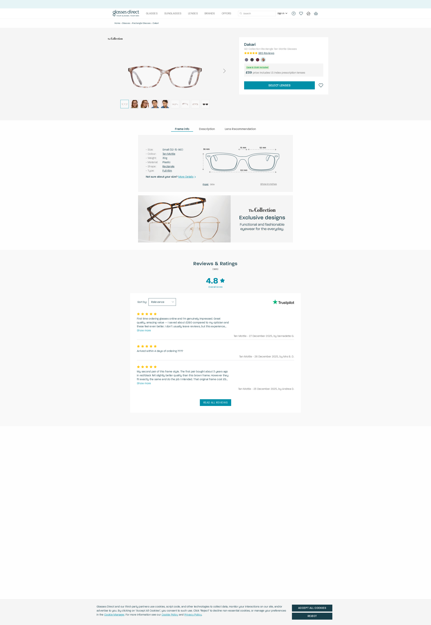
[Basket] (316, 13)
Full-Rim (167, 170)
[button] (224, 71)
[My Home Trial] (308, 13)
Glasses (292, 49)
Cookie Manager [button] (114, 614)
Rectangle (267, 49)
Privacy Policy (193, 614)
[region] (283, 13)
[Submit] (240, 13)
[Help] (293, 13)
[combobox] (257, 13)
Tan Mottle (280, 49)
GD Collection (252, 49)
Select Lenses (279, 85)
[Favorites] (301, 13)
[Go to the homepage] (126, 13)
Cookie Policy (170, 614)
